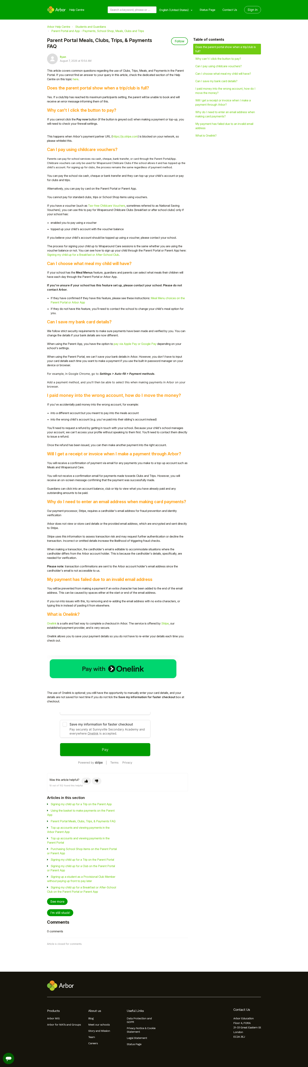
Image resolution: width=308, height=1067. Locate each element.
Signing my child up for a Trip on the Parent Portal (82, 859)
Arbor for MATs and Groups (64, 1024)
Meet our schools (99, 1024)
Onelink (52, 623)
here (75, 79)
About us (94, 1011)
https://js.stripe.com (125, 136)
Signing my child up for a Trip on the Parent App (81, 804)
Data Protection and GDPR (139, 1020)
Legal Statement (137, 1038)
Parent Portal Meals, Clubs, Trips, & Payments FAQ (83, 821)
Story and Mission (99, 1030)
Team (91, 1037)
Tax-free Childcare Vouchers (106, 205)
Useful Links (135, 1011)
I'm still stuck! (60, 913)
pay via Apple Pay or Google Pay (135, 344)
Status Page (207, 10)
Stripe (165, 623)
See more (57, 901)
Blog (91, 1018)
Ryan (63, 56)
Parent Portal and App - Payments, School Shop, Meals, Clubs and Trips (97, 31)
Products (53, 1011)
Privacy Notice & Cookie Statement (141, 1029)
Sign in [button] (253, 10)
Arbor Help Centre (58, 26)
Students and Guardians (90, 26)
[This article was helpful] (86, 781)
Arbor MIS (53, 1018)
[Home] (56, 9)
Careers (93, 1043)
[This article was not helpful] (96, 781)
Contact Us (229, 10)
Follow (179, 41)
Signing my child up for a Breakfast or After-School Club (83, 254)
